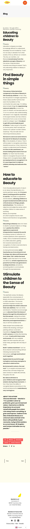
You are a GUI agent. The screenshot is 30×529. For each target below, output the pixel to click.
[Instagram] (15, 520)
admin (6, 28)
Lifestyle (12, 29)
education (19, 439)
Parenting (18, 29)
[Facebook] (12, 520)
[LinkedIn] (18, 520)
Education (6, 29)
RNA (17, 523)
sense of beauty (15, 442)
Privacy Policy (10, 523)
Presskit (21, 523)
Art (5, 439)
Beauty (11, 439)
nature (6, 442)
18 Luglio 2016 (14, 28)
